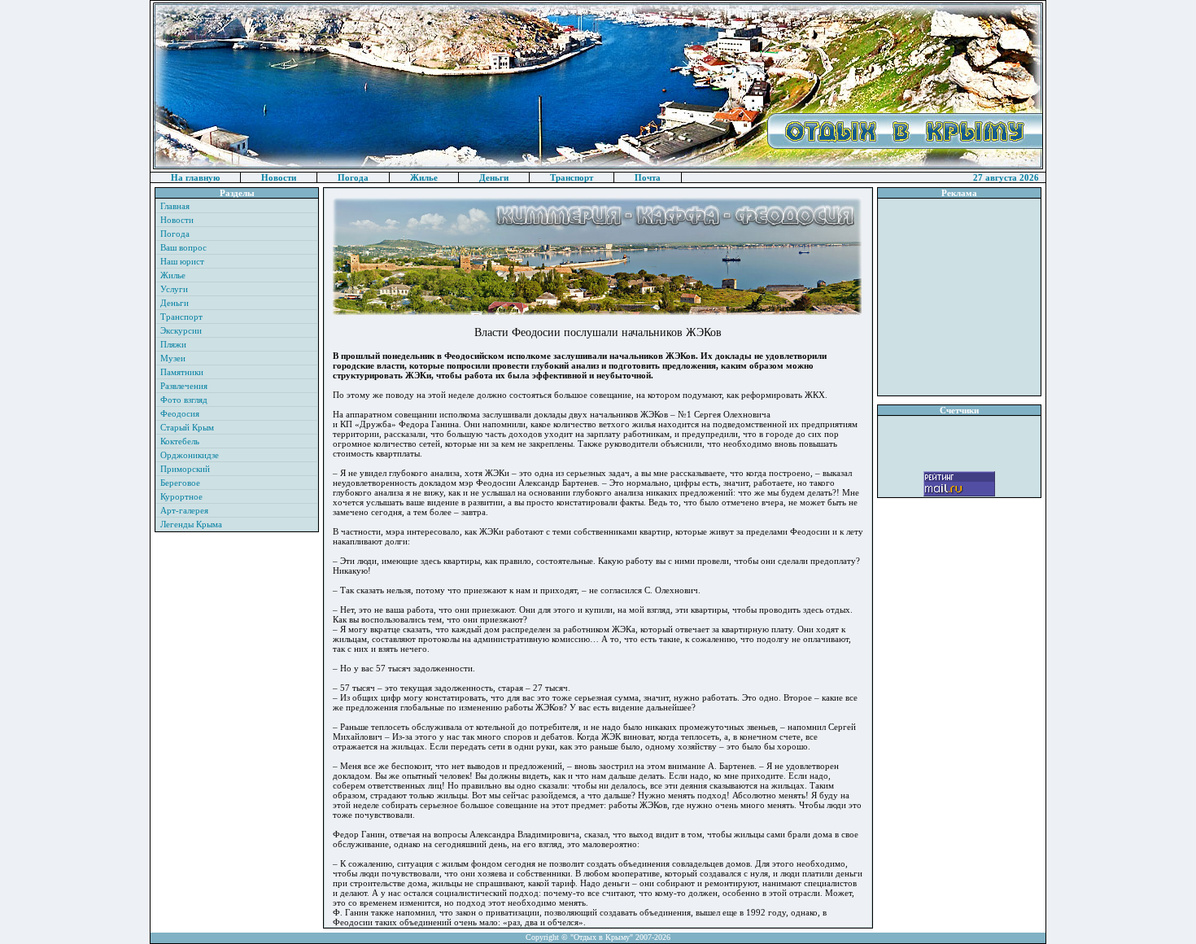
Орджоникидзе (189, 455)
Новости (278, 177)
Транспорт (571, 177)
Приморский (185, 469)
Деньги (494, 177)
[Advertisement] (959, 297)
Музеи (173, 358)
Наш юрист (182, 261)
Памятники (181, 372)
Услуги (174, 289)
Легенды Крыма (191, 524)
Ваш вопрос (183, 247)
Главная (175, 206)
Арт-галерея (184, 510)
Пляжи (173, 344)
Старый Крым (187, 427)
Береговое (180, 482)
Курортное (181, 496)
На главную (195, 177)
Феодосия (179, 413)
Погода (353, 177)
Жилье (424, 177)
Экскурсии (181, 330)
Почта (648, 177)
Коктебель (179, 441)
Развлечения (183, 386)
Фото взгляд (183, 399)
